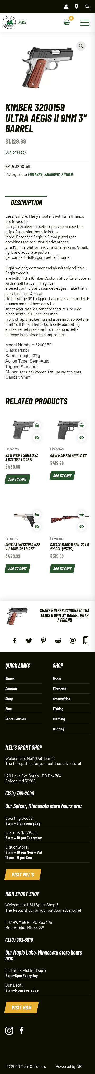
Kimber (67, 174)
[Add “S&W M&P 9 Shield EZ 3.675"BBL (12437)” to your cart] (37, 425)
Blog (8, 708)
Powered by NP (69, 1066)
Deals (57, 678)
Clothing (59, 718)
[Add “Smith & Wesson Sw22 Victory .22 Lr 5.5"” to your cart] (37, 514)
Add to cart (17, 478)
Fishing (58, 708)
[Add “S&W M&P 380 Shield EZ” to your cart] (82, 425)
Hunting (58, 728)
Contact (11, 688)
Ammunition (61, 698)
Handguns (52, 174)
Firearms (35, 174)
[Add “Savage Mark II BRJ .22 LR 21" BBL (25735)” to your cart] (82, 514)
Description (26, 202)
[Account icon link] (66, 6)
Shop (9, 698)
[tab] (26, 203)
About (9, 678)
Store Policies (15, 718)
